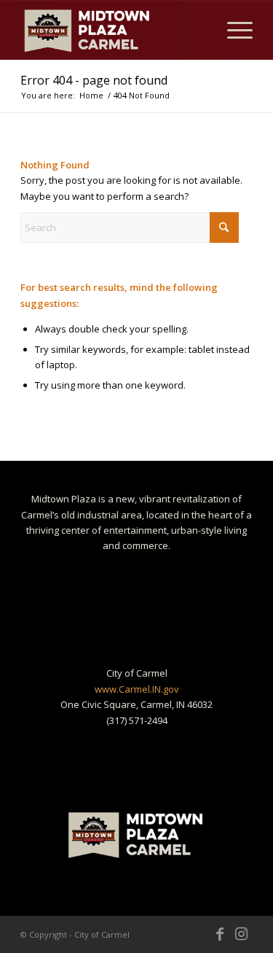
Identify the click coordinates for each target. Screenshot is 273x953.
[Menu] (233, 30)
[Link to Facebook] (220, 934)
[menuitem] (233, 30)
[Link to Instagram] (242, 934)
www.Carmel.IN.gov (137, 689)
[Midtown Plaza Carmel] (113, 30)
